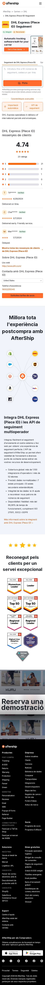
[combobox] (22, 281)
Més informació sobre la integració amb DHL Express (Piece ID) (20, 521)
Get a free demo (15, 49)
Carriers (17, 11)
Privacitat (6, 970)
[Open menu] (40, 3)
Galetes (34, 970)
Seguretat (25, 970)
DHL (25, 11)
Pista (24, 83)
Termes (15, 970)
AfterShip (7, 11)
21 (42, 163)
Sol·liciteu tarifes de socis (22, 295)
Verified (21, 193)
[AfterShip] (11, 3)
